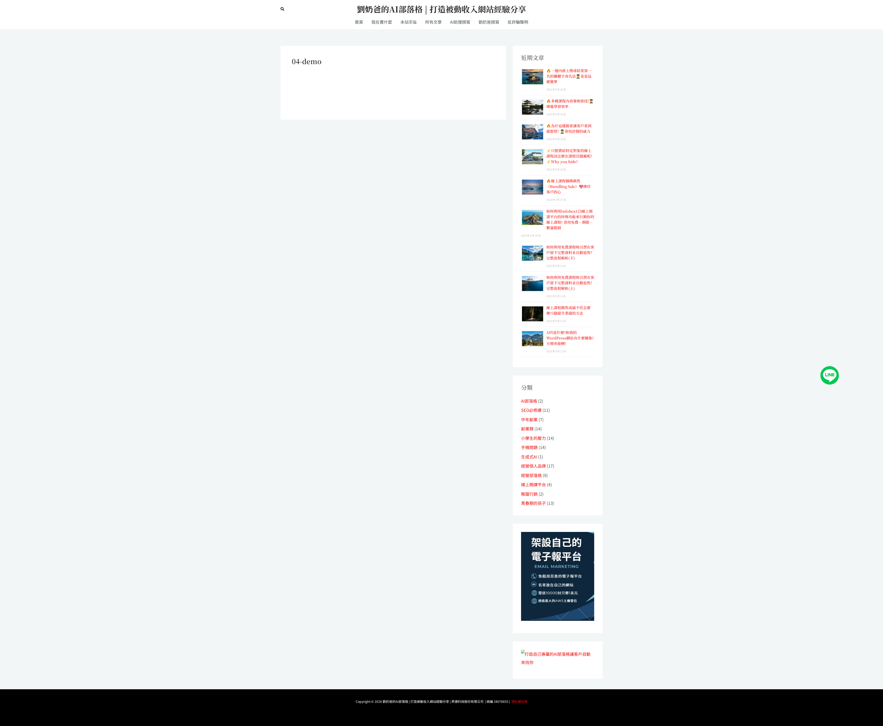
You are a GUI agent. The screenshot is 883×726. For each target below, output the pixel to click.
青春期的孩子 (533, 503)
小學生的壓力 (533, 438)
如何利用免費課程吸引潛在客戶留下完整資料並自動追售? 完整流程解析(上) (570, 283)
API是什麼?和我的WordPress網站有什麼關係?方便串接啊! (570, 338)
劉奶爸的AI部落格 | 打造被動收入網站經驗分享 (441, 9)
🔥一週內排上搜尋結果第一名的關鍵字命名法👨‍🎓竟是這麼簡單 (568, 76)
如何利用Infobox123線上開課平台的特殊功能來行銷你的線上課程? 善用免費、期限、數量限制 (570, 219)
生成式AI (529, 457)
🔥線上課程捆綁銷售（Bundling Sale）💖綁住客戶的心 (568, 186)
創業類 (527, 429)
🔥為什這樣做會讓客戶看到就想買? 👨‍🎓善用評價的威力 (568, 128)
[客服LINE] (829, 375)
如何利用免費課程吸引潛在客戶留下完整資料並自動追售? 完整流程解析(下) (570, 252)
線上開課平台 (533, 484)
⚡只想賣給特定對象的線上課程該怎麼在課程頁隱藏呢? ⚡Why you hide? (569, 156)
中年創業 (529, 419)
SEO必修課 (531, 410)
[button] (283, 9)
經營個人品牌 (533, 466)
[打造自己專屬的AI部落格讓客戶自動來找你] (557, 576)
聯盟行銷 (529, 494)
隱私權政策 (519, 701)
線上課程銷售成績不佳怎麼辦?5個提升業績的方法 (568, 310)
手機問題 (529, 447)
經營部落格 (531, 475)
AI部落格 (529, 401)
